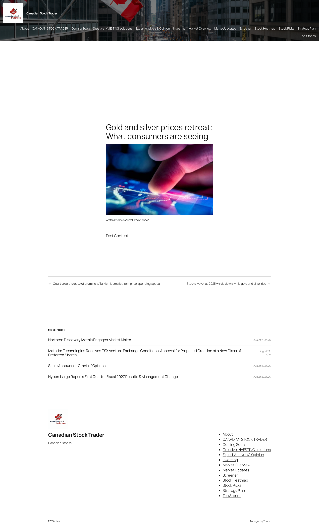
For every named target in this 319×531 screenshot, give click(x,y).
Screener (245, 28)
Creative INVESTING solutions (112, 28)
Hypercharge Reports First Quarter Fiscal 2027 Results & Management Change (113, 377)
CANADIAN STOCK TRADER (50, 28)
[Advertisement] (159, 76)
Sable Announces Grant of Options (77, 366)
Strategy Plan (306, 28)
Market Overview (200, 28)
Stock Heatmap (265, 28)
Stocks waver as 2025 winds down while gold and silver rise (226, 284)
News (146, 219)
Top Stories (308, 36)
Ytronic (267, 521)
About (24, 28)
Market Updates (225, 28)
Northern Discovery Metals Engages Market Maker (89, 340)
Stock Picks (286, 28)
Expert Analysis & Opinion (153, 28)
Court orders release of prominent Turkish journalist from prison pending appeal (106, 284)
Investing (179, 28)
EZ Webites (54, 521)
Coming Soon (80, 28)
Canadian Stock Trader (41, 13)
